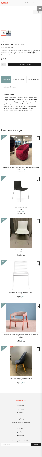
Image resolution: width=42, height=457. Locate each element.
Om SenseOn (20, 406)
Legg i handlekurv (24, 64)
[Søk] (27, 3)
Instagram (21, 432)
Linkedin (21, 435)
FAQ (20, 415)
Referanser (21, 409)
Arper (21, 209)
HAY (21, 293)
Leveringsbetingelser (21, 419)
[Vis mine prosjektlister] (39, 8)
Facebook (21, 428)
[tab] (6, 79)
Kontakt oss (20, 412)
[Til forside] (6, 3)
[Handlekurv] (33, 3)
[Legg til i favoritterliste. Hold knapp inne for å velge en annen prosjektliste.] (3, 40)
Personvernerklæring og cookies (21, 422)
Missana (21, 337)
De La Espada (21, 379)
